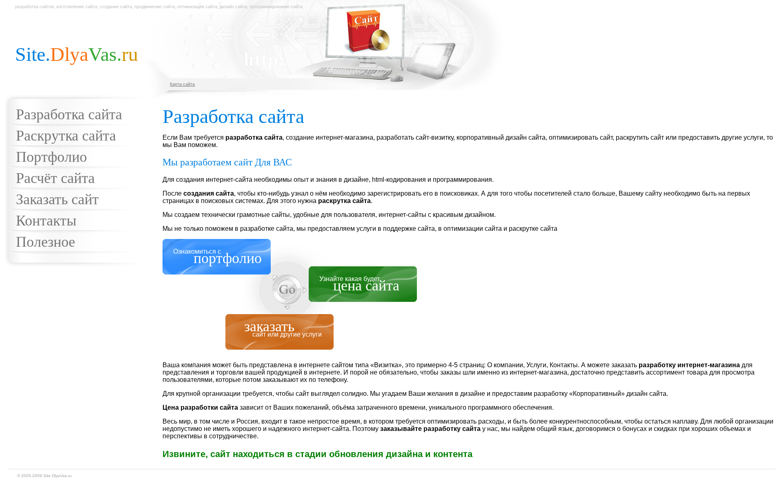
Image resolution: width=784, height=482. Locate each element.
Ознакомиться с (217, 257)
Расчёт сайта (55, 178)
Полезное (45, 242)
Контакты (46, 220)
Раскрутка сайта (66, 135)
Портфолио (51, 157)
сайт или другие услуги (287, 330)
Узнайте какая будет (359, 284)
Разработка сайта (69, 114)
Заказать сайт (57, 199)
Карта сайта (182, 84)
